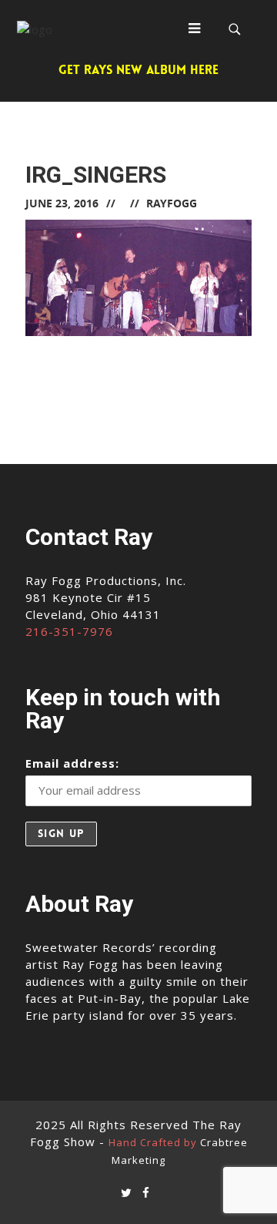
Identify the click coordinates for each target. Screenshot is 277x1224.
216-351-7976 (69, 631)
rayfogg (171, 203)
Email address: (72, 763)
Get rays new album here (138, 70)
